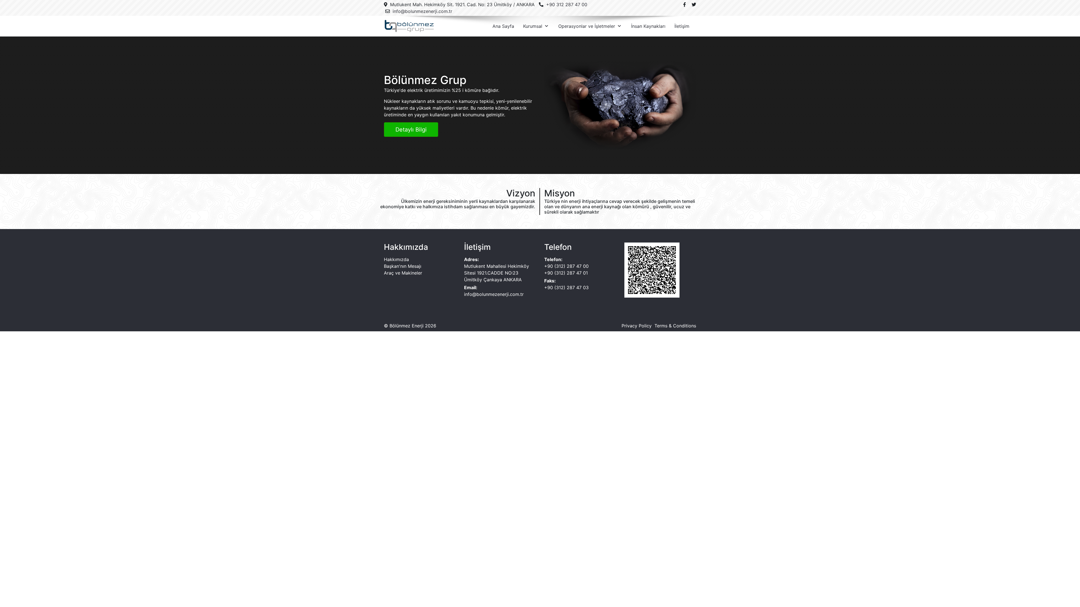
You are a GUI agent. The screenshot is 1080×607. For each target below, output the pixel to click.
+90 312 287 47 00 (566, 4)
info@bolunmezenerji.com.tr (422, 11)
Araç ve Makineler (403, 273)
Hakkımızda (396, 259)
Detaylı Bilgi (411, 129)
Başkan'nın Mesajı (402, 266)
